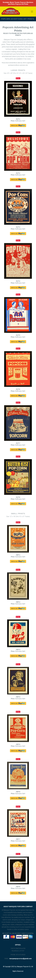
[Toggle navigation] (32, 11)
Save (19, 78)
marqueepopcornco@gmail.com (20, 958)
